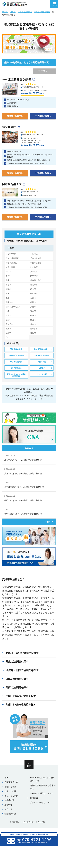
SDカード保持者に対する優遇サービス (42, 779)
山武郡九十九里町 (13, 307)
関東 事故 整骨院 (25, 12)
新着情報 (8, 805)
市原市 (8, 285)
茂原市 (33, 333)
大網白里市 (10, 267)
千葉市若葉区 (35, 258)
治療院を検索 (10, 786)
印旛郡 (8, 289)
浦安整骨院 (9, 127)
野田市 (33, 320)
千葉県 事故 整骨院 (42, 12)
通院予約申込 (10, 814)
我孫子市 (9, 324)
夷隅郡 (8, 315)
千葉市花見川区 (12, 258)
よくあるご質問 (11, 796)
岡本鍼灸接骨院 (12, 184)
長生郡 (8, 280)
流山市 (8, 329)
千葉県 (11, 248)
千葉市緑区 (34, 254)
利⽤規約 (34, 798)
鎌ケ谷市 (34, 329)
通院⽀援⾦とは (11, 782)
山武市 (8, 271)
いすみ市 (34, 267)
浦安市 (8, 320)
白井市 (8, 276)
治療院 (13, 12)
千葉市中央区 (11, 254)
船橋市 (33, 302)
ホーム (5, 12)
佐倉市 (33, 324)
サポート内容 (10, 791)
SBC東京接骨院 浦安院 (17, 79)
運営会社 (15, 822)
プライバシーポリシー (40, 802)
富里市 (8, 293)
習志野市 (34, 285)
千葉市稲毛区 (35, 263)
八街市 (33, 307)
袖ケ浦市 (34, 293)
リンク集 (41, 822)
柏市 (7, 311)
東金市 (33, 311)
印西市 (8, 337)
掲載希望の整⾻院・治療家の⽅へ (42, 787)
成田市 (8, 333)
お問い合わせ (10, 809)
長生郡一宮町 (35, 280)
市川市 (33, 298)
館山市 (33, 289)
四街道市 (9, 302)
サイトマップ (28, 822)
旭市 (7, 298)
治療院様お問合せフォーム (41, 793)
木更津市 (34, 276)
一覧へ (48, 522)
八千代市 (34, 271)
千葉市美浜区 (11, 263)
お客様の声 (9, 800)
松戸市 (33, 315)
